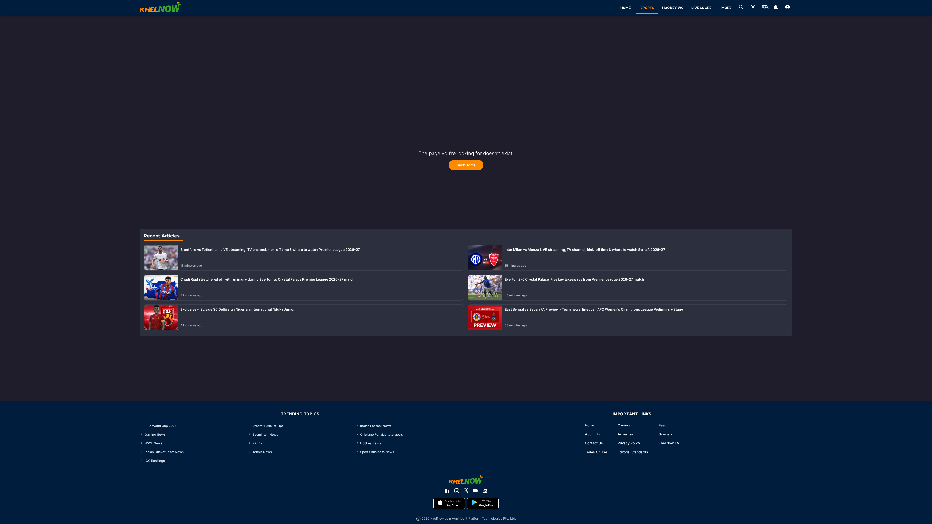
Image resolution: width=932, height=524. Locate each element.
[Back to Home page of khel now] (160, 7)
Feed (662, 425)
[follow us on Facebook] (447, 491)
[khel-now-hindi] (765, 7)
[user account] (787, 8)
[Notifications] (775, 8)
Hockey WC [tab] (673, 8)
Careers (624, 425)
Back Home (466, 165)
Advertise (625, 434)
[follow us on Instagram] (457, 491)
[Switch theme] (753, 7)
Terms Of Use (596, 452)
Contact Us (594, 443)
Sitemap (665, 434)
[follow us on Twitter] (466, 491)
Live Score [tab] (701, 8)
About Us (592, 434)
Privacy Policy (629, 443)
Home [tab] (625, 8)
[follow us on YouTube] (475, 491)
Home (589, 425)
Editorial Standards (633, 452)
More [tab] (726, 8)
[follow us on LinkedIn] (485, 491)
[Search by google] (741, 8)
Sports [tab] (647, 8)
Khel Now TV (669, 443)
